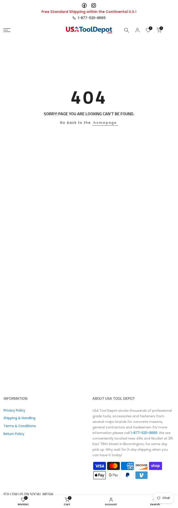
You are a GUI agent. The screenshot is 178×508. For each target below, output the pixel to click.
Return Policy (13, 433)
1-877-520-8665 (91, 17)
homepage (105, 122)
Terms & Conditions (19, 426)
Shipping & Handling (19, 418)
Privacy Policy (14, 410)
